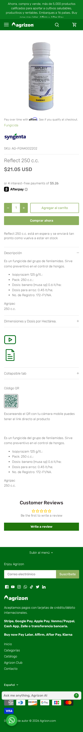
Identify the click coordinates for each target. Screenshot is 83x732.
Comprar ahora (41, 220)
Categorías (12, 650)
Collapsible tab (15, 373)
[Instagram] (19, 587)
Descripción (13, 253)
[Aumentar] (24, 208)
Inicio (8, 644)
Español (9, 685)
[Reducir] (8, 208)
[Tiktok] (31, 587)
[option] (41, 75)
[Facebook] (6, 587)
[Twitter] (37, 587)
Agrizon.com (48, 721)
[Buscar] (56, 24)
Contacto (11, 669)
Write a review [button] (41, 526)
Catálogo (10, 656)
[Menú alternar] (6, 24)
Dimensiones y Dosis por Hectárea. (30, 321)
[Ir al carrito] (74, 24)
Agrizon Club (13, 663)
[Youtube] (13, 587)
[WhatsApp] (25, 587)
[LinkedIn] (44, 587)
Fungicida (11, 125)
